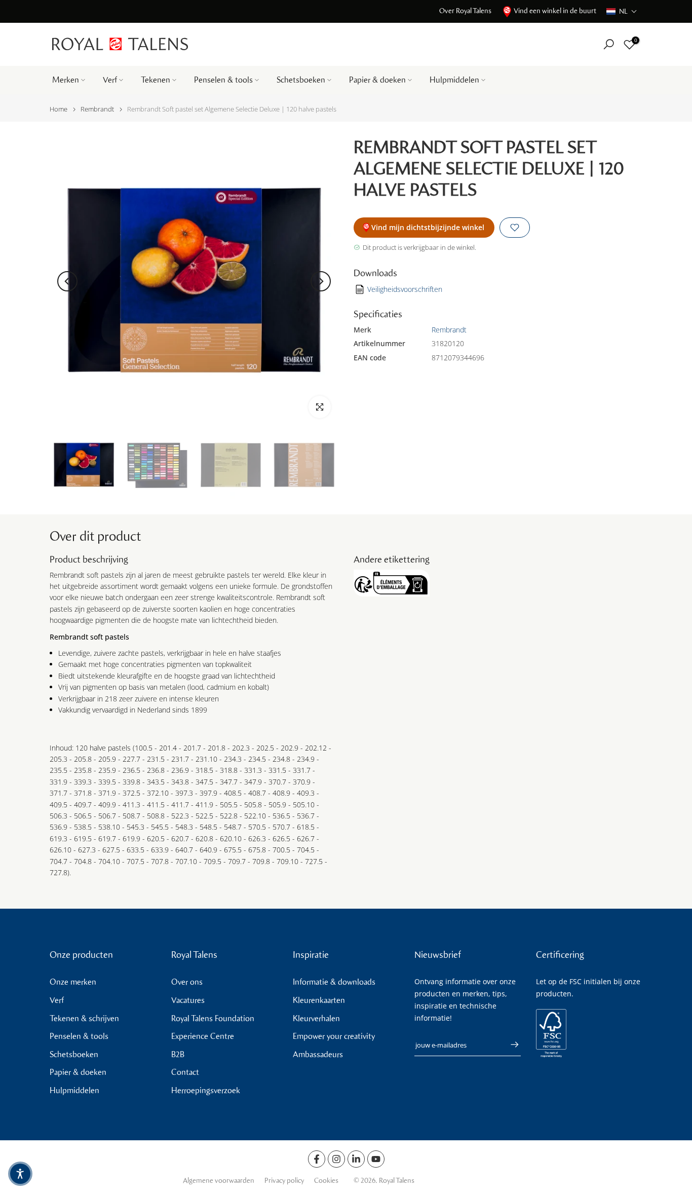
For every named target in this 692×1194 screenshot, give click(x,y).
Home (58, 109)
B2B (177, 1054)
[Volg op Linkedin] (356, 1159)
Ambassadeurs (318, 1054)
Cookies (326, 1180)
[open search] (608, 44)
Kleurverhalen (316, 1018)
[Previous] (67, 281)
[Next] (321, 281)
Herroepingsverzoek (205, 1090)
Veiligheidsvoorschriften (404, 289)
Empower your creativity (334, 1036)
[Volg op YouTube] (376, 1159)
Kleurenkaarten (319, 1000)
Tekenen (155, 80)
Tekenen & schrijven (84, 1018)
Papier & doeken (377, 80)
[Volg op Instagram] (336, 1159)
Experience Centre (202, 1036)
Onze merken (73, 982)
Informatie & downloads (334, 982)
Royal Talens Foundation (212, 1018)
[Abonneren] (509, 1044)
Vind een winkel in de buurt (555, 11)
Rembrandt (97, 109)
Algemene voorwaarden (218, 1180)
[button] (621, 11)
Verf (110, 80)
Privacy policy (284, 1180)
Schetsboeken (301, 80)
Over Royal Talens (465, 11)
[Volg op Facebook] (316, 1159)
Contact (185, 1072)
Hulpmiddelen (454, 80)
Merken (65, 80)
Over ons (187, 982)
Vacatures (188, 1000)
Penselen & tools (223, 80)
